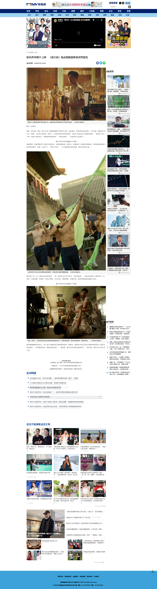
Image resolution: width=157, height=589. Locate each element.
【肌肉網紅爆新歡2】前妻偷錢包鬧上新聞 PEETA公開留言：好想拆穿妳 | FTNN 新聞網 (66, 448)
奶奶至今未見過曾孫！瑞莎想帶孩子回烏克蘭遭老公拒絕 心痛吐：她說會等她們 (85, 523)
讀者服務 (82, 576)
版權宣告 (75, 576)
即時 (37, 11)
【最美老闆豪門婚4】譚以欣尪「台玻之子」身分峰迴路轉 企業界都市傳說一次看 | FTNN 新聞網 (85, 512)
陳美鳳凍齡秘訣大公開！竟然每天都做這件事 (45, 387)
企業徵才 (96, 576)
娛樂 (73, 11)
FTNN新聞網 (30, 52)
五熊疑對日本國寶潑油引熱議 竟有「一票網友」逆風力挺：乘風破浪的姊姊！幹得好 (84, 535)
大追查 (92, 11)
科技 (67, 15)
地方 (29, 15)
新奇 (74, 15)
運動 (52, 15)
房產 (97, 15)
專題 (102, 11)
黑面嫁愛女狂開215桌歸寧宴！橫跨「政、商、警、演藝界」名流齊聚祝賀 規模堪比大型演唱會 (93, 474)
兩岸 (37, 15)
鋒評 (82, 11)
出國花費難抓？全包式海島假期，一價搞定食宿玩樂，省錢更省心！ (93, 447)
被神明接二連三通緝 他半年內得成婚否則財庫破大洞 (66, 362)
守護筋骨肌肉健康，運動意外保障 (94, 552)
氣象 (112, 15)
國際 (44, 15)
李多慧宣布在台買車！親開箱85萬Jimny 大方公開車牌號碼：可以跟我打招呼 (93, 500)
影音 (120, 11)
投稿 (120, 15)
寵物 (82, 15)
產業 (89, 15)
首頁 (28, 11)
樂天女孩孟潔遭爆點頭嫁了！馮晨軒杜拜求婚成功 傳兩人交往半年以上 (53, 553)
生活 (111, 11)
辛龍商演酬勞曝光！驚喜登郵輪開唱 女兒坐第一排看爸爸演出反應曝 (84, 529)
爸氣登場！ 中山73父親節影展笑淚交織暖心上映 (66, 365)
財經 (55, 11)
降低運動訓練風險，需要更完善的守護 (38, 473)
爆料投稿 (89, 576)
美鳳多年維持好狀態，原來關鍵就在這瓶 (39, 499)
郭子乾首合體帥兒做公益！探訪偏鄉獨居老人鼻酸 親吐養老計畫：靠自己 (66, 500)
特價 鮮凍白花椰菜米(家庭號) (40, 397)
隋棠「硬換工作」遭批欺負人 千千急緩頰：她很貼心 (39, 447)
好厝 (127, 15)
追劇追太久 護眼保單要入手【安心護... (78, 517)
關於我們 (60, 576)
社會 (64, 11)
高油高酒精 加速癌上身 (49, 541)
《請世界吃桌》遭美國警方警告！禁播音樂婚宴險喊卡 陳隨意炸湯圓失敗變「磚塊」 (94, 542)
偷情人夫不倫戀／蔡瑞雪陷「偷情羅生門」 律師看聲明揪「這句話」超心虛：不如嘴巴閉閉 (66, 474)
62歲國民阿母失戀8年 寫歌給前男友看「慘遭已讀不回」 (66, 369)
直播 (128, 11)
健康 (105, 15)
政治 (46, 11)
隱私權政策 (68, 576)
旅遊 (59, 15)
